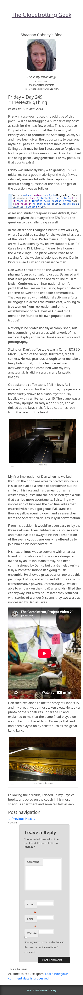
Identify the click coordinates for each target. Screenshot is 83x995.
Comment (34, 861)
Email (31, 919)
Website (31, 933)
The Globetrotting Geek (41, 14)
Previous (16, 819)
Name (31, 905)
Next (30, 819)
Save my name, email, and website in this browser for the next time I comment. (44, 947)
